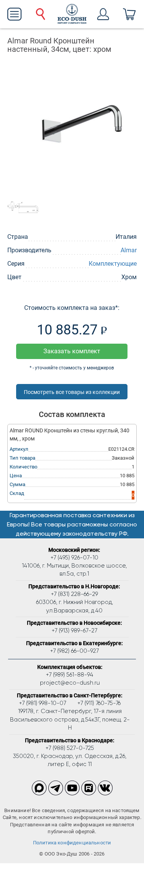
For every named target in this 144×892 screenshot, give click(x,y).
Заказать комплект (71, 351)
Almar (129, 250)
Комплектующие (113, 263)
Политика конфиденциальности (72, 843)
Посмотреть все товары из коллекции (72, 392)
